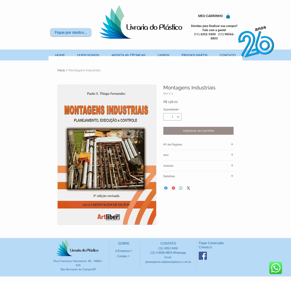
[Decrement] (166, 116)
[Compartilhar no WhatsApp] (181, 188)
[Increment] (178, 116)
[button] (228, 16)
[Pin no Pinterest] (173, 188)
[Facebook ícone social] (203, 256)
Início (61, 70)
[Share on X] (188, 188)
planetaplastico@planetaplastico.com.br (168, 261)
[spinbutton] (172, 116)
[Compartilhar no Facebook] (166, 188)
